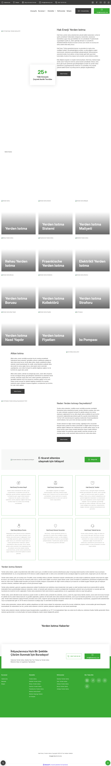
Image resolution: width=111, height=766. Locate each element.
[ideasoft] (46, 765)
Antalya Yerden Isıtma (63, 689)
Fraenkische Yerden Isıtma (36, 689)
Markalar (3, 681)
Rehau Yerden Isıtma (34, 684)
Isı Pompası (32, 696)
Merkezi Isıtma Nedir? (35, 691)
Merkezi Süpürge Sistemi (35, 694)
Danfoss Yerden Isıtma (35, 686)
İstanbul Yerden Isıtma (63, 679)
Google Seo (52, 756)
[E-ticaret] (55, 765)
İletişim (3, 684)
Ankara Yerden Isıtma (63, 684)
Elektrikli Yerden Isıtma (35, 681)
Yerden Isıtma (8, 123)
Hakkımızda (4, 679)
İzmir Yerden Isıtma (62, 681)
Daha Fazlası (8, 151)
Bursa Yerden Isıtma (62, 686)
